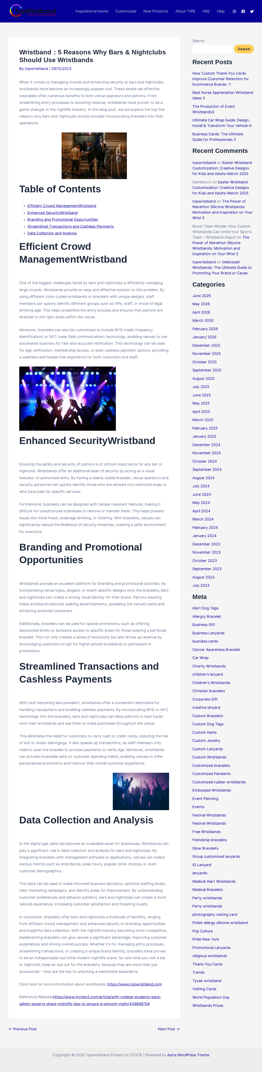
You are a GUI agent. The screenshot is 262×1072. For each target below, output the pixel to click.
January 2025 (204, 436)
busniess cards (205, 641)
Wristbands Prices (207, 1005)
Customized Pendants (211, 773)
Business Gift (203, 624)
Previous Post (23, 1029)
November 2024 (206, 453)
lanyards (199, 873)
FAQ (206, 11)
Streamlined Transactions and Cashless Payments (70, 226)
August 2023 (203, 577)
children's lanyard (207, 674)
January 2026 (204, 337)
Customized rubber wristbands (219, 782)
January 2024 (204, 536)
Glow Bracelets (205, 848)
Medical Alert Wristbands (214, 881)
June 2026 (201, 296)
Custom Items (204, 732)
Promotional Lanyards (211, 947)
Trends (198, 972)
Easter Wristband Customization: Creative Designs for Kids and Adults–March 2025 (222, 168)
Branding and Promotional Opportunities (62, 219)
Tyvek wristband (206, 981)
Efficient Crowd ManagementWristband (61, 206)
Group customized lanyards (216, 856)
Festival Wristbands (209, 815)
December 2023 (206, 544)
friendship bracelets (209, 840)
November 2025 (206, 353)
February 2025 (205, 428)
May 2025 (201, 403)
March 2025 (202, 420)
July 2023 (200, 585)
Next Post (169, 1029)
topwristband (204, 162)
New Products (155, 11)
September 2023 (206, 569)
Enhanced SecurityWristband (52, 213)
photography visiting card (214, 914)
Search (198, 41)
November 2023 (206, 552)
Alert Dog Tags (205, 608)
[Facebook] (243, 11)
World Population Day (211, 997)
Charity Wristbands (209, 666)
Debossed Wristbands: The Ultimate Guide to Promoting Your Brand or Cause (222, 267)
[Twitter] (252, 11)
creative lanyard (206, 707)
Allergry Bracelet (206, 616)
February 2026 (205, 329)
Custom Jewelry (206, 740)
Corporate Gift (205, 699)
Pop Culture (202, 931)
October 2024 (204, 461)
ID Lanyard (201, 865)
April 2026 (201, 312)
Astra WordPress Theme (188, 1055)
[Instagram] (234, 11)
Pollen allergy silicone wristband (220, 923)
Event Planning (205, 798)
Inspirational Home (92, 11)
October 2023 (204, 560)
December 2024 (206, 445)
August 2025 (203, 378)
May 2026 (201, 304)
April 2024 (201, 511)
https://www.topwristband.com (134, 984)
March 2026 (202, 320)
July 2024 (201, 486)
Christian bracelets (208, 691)
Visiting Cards (204, 989)
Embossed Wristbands (211, 790)
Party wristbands (207, 898)
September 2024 (207, 469)
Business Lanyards (208, 633)
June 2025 (201, 395)
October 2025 (204, 362)
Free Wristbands (206, 832)
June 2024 (201, 494)
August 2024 (203, 478)
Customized (125, 11)
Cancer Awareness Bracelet (216, 649)
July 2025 (200, 387)
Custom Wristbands (209, 757)
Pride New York (205, 939)
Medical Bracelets (207, 889)
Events (198, 807)
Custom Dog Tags (208, 724)
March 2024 (203, 519)
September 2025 (206, 370)
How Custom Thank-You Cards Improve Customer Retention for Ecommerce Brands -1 (220, 78)
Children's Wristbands (211, 683)
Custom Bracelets (207, 716)
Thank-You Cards (207, 964)
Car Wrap (200, 658)
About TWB (185, 11)
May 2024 (201, 502)
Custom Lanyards (207, 749)
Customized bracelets (211, 765)
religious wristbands (209, 956)
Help (221, 11)
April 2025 (201, 411)
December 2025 (206, 345)
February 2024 (205, 527)
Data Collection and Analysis (52, 233)
